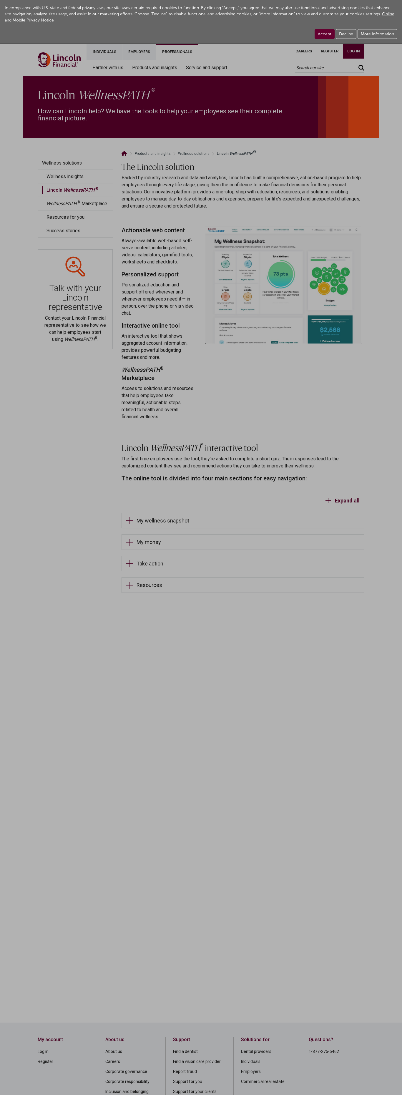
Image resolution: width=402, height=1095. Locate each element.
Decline (346, 33)
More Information (377, 33)
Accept (324, 33)
